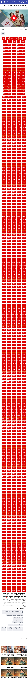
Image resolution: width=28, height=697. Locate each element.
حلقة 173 (19, 143)
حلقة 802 (24, 529)
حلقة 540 (9, 366)
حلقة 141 (4, 121)
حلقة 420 (9, 293)
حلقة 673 (19, 449)
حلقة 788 (19, 520)
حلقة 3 (16, 38)
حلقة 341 (4, 244)
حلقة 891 (4, 581)
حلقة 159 (14, 133)
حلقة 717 (24, 477)
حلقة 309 (14, 225)
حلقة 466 (4, 320)
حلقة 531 (4, 360)
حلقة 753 (19, 498)
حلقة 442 (24, 308)
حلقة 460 (9, 317)
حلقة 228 (19, 176)
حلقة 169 (14, 139)
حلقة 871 (4, 569)
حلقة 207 (24, 164)
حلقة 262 (24, 198)
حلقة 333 (19, 241)
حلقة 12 (23, 44)
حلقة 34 (14, 57)
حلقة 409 (14, 287)
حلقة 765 (9, 504)
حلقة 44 (14, 63)
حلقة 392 (24, 277)
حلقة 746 (4, 492)
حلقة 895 (9, 584)
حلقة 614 (14, 412)
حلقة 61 (4, 72)
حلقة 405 (9, 284)
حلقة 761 (4, 501)
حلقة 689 (14, 458)
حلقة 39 (14, 60)
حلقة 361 (4, 256)
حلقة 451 (4, 311)
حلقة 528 (19, 360)
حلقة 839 (14, 550)
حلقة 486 (4, 333)
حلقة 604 (14, 406)
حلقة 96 (4, 94)
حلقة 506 (4, 345)
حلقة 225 (9, 173)
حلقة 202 (24, 161)
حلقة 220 (9, 170)
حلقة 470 (9, 323)
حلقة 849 (14, 556)
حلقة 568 (19, 385)
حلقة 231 (4, 176)
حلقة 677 (24, 452)
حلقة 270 (9, 201)
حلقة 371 (4, 262)
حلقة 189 (14, 152)
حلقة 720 (9, 477)
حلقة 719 (14, 477)
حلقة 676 (4, 449)
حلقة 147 (24, 127)
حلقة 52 (23, 69)
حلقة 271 (4, 201)
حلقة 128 (19, 115)
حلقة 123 (19, 112)
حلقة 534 (14, 363)
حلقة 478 (19, 330)
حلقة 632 (24, 425)
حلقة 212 (24, 167)
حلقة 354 (14, 253)
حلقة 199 (14, 158)
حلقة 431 (4, 299)
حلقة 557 (24, 379)
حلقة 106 (4, 100)
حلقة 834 (14, 547)
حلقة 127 (24, 115)
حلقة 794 (14, 523)
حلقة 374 (14, 265)
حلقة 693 (19, 461)
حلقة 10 (10, 41)
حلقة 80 (9, 84)
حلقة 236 (4, 179)
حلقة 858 (19, 562)
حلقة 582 (24, 394)
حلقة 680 (9, 452)
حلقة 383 (19, 271)
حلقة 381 (4, 268)
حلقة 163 (19, 136)
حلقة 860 (9, 562)
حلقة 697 (24, 464)
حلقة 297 (24, 219)
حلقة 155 (9, 130)
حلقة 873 (19, 572)
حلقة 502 (24, 345)
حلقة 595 (9, 400)
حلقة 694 (14, 461)
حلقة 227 (24, 176)
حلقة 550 (9, 372)
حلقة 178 (19, 146)
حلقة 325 (9, 234)
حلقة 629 (14, 421)
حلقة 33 (18, 57)
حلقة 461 (4, 317)
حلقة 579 (14, 391)
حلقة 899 (14, 587)
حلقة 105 (9, 100)
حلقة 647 (24, 434)
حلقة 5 (8, 38)
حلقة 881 (4, 575)
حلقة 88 (18, 90)
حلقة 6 (3, 38)
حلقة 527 (24, 360)
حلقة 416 (4, 290)
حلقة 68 (18, 78)
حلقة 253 (19, 192)
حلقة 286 (4, 210)
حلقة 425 (9, 296)
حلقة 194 (14, 155)
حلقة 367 (24, 262)
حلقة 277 (24, 207)
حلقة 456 (4, 314)
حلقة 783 (19, 516)
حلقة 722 (24, 480)
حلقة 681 (4, 452)
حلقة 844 (14, 553)
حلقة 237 (24, 182)
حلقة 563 (19, 382)
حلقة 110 (9, 103)
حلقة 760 (9, 501)
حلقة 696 (4, 461)
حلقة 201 (4, 158)
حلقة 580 (9, 391)
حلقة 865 (9, 565)
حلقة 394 (14, 277)
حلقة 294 (14, 216)
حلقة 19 (14, 48)
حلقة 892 (24, 584)
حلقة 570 (9, 385)
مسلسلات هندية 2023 (18, 620)
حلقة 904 (14, 590)
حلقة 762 (24, 504)
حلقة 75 (9, 81)
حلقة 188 (19, 152)
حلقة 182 (24, 149)
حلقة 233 (19, 179)
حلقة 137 (24, 121)
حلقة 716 (4, 474)
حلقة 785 (9, 516)
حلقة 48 (18, 66)
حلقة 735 (9, 486)
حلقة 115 (9, 106)
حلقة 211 (4, 164)
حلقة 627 (24, 421)
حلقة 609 (14, 409)
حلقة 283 (19, 210)
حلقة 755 (9, 498)
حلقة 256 (4, 192)
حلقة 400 (9, 280)
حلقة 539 (14, 366)
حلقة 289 (14, 213)
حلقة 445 (9, 308)
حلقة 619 (14, 415)
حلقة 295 (9, 216)
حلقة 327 (24, 238)
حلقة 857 (24, 562)
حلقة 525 (9, 357)
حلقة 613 (19, 412)
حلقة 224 (14, 173)
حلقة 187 (24, 152)
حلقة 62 (23, 75)
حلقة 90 (9, 90)
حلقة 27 (23, 54)
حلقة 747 (24, 495)
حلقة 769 (14, 507)
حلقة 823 (19, 541)
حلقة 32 (23, 57)
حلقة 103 (19, 100)
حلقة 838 (19, 550)
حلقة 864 (14, 565)
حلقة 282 (24, 210)
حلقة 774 (14, 510)
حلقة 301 (4, 219)
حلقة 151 (4, 127)
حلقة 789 (14, 520)
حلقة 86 (4, 87)
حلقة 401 (4, 280)
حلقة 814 (14, 535)
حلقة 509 (14, 348)
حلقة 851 (4, 556)
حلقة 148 (19, 127)
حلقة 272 (24, 204)
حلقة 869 (14, 569)
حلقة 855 (9, 559)
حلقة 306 (4, 222)
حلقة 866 (4, 565)
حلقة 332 (24, 241)
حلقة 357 (24, 256)
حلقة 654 (14, 437)
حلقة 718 (19, 477)
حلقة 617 (24, 415)
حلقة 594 (14, 400)
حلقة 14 (14, 44)
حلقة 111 (4, 103)
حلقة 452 (24, 314)
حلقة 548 (19, 372)
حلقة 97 (23, 97)
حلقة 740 (9, 489)
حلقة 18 (18, 48)
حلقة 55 (9, 69)
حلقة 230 (9, 176)
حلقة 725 (9, 480)
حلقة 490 (9, 336)
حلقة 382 (24, 271)
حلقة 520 (9, 354)
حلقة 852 (24, 559)
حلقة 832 (24, 547)
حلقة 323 (19, 234)
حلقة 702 (24, 467)
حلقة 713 (19, 474)
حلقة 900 (9, 587)
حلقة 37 (23, 60)
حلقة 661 (4, 440)
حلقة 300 (9, 219)
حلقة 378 (19, 268)
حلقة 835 (9, 547)
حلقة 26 (4, 51)
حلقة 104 (14, 100)
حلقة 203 (19, 161)
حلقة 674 (14, 449)
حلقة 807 (24, 532)
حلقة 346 (4, 247)
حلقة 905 (9, 590)
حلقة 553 (19, 376)
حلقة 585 (9, 394)
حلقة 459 (14, 317)
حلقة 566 (4, 382)
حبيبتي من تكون (20, 629)
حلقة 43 (18, 63)
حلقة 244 (14, 185)
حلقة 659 (14, 440)
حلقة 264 (14, 198)
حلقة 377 (24, 268)
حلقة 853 (19, 559)
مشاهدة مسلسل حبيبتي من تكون (16, 625)
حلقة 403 (19, 284)
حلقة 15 (9, 44)
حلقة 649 (14, 434)
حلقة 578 (19, 391)
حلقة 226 (4, 173)
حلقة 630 (9, 421)
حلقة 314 (14, 228)
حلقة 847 (24, 556)
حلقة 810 (9, 532)
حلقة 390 (9, 274)
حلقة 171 (4, 139)
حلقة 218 (19, 170)
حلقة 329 (14, 238)
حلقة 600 (9, 403)
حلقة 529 (14, 360)
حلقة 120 (9, 109)
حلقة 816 (4, 535)
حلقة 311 (4, 225)
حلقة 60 (9, 72)
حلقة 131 (4, 115)
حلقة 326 (4, 234)
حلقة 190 (9, 152)
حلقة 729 (14, 483)
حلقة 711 (4, 471)
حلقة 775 (9, 510)
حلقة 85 (9, 87)
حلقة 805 (9, 529)
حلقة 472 (24, 326)
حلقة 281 (4, 207)
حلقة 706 (4, 467)
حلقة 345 (9, 247)
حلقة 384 (14, 271)
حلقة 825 (9, 541)
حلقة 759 (14, 501)
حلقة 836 (4, 547)
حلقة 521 (4, 354)
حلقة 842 (24, 553)
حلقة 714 (14, 474)
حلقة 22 (23, 51)
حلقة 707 (24, 471)
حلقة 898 (19, 587)
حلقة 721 (4, 477)
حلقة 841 (4, 550)
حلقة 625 (9, 418)
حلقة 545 (9, 369)
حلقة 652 (24, 437)
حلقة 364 (14, 259)
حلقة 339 (14, 244)
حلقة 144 (14, 124)
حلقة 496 (4, 339)
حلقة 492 (24, 339)
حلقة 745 (9, 492)
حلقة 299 (14, 219)
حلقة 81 (4, 84)
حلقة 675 (9, 449)
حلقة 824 (14, 541)
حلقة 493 (19, 339)
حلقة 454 (14, 314)
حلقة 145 (9, 124)
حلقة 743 (19, 492)
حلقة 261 (4, 195)
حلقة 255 (9, 192)
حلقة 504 (14, 345)
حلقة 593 (19, 400)
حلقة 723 (19, 480)
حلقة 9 (14, 41)
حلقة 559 (14, 379)
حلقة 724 (14, 480)
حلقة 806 (4, 529)
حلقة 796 (4, 523)
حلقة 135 (9, 118)
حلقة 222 (24, 173)
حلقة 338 (19, 244)
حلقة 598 (19, 403)
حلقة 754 (14, 498)
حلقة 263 (19, 198)
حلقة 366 (4, 259)
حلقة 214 (14, 167)
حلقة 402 (24, 284)
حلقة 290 (9, 213)
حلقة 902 (24, 590)
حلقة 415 (9, 290)
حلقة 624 (14, 418)
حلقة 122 (24, 112)
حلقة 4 (12, 38)
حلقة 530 (9, 360)
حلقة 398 (19, 280)
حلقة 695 (9, 461)
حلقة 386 (4, 271)
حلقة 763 (19, 504)
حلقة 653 (19, 437)
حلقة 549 (14, 372)
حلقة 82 (23, 87)
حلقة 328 (19, 238)
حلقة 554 (14, 376)
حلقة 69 (14, 78)
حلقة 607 (24, 409)
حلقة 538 (19, 366)
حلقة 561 (4, 379)
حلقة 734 (14, 486)
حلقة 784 (14, 516)
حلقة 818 (19, 538)
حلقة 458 (19, 317)
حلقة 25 (9, 51)
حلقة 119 (14, 109)
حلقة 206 (4, 161)
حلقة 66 (4, 75)
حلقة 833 (19, 547)
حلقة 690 (9, 458)
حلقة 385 (9, 271)
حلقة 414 (14, 290)
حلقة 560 (9, 379)
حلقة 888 (19, 581)
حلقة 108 (19, 103)
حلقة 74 (14, 81)
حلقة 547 (24, 372)
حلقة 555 (9, 376)
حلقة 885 (9, 578)
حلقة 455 (9, 314)
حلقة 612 (24, 412)
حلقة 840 (9, 550)
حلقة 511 (4, 348)
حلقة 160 (9, 133)
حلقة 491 (4, 336)
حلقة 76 (4, 81)
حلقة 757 (24, 501)
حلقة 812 (24, 535)
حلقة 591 (4, 397)
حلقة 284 (14, 210)
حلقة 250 (9, 189)
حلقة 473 (19, 326)
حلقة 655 (9, 437)
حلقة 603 (19, 406)
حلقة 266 (4, 198)
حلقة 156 (4, 130)
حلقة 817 (24, 538)
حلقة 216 (4, 167)
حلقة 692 (24, 461)
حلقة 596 (4, 400)
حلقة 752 (24, 498)
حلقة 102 (24, 100)
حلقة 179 (14, 146)
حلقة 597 (24, 403)
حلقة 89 (14, 90)
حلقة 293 (19, 216)
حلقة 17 (23, 48)
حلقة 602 (24, 406)
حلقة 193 (19, 155)
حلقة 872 (24, 572)
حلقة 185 (9, 149)
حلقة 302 (24, 222)
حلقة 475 (9, 326)
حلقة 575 (9, 388)
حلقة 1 (24, 38)
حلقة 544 (14, 369)
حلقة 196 (4, 155)
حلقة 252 (24, 192)
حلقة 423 (19, 296)
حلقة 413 (19, 290)
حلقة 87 (23, 90)
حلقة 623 (19, 418)
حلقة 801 (4, 526)
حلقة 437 (24, 305)
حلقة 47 (23, 66)
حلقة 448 (19, 311)
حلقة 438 (19, 305)
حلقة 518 (19, 354)
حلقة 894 (14, 584)
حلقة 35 (9, 57)
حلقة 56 (4, 69)
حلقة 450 (9, 311)
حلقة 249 (14, 189)
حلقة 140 (9, 121)
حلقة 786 (4, 516)
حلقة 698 (19, 464)
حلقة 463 (19, 320)
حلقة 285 (9, 210)
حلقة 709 (14, 471)
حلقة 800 (9, 526)
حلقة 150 (9, 127)
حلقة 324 (14, 234)
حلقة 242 (24, 185)
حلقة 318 (19, 231)
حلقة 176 (4, 143)
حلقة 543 (19, 369)
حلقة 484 (14, 333)
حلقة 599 (14, 403)
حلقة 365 (9, 259)
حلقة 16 (4, 44)
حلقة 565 (9, 382)
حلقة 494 (14, 339)
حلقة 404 (14, 284)
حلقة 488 (19, 336)
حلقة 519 (14, 354)
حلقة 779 (14, 513)
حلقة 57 (23, 72)
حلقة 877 (24, 575)
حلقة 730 (9, 483)
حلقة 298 (19, 219)
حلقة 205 (9, 161)
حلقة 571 (4, 385)
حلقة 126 (4, 112)
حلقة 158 (19, 133)
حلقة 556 (4, 376)
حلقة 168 (19, 139)
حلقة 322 (24, 234)
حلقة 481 (4, 330)
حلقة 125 (9, 112)
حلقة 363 (19, 259)
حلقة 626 (4, 418)
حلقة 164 (14, 136)
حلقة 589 (14, 397)
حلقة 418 (19, 293)
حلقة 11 (5, 41)
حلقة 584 (14, 394)
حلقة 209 (14, 164)
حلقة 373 (19, 265)
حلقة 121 (4, 109)
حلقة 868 (19, 569)
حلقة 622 (24, 418)
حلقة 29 (14, 54)
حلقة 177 (24, 146)
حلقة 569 (14, 385)
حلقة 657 (24, 440)
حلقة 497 (24, 342)
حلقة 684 (14, 455)
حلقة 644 (14, 431)
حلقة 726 (4, 480)
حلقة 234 (14, 179)
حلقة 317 (24, 231)
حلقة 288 (19, 213)
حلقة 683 (19, 455)
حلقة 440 (9, 305)
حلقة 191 (4, 152)
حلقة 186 (4, 149)
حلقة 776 (4, 510)
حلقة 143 (19, 124)
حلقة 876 (4, 572)
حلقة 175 (9, 143)
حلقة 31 (4, 54)
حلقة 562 (24, 382)
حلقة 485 (9, 333)
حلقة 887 (24, 581)
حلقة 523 (19, 357)
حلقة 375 (9, 265)
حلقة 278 (19, 207)
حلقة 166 (4, 136)
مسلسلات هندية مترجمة (18, 622)
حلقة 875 (9, 572)
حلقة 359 (14, 256)
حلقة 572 (24, 388)
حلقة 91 (4, 90)
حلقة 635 (9, 425)
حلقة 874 (14, 572)
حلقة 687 (24, 458)
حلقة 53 (18, 69)
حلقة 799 (14, 526)
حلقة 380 (9, 268)
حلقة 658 (19, 440)
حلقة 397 (24, 280)
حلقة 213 (19, 167)
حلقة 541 (4, 366)
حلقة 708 (19, 471)
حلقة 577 (24, 391)
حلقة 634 (14, 425)
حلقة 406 (4, 284)
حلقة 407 (24, 287)
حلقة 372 (24, 265)
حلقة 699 (14, 464)
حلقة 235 (9, 179)
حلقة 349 (14, 250)
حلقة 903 (19, 590)
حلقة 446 (4, 308)
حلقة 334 (14, 241)
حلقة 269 (14, 201)
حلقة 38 (18, 60)
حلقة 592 (24, 400)
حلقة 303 (19, 222)
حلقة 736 (4, 486)
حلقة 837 (24, 550)
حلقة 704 (14, 467)
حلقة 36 (4, 57)
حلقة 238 (19, 182)
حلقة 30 (9, 54)
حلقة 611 (4, 409)
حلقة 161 (4, 133)
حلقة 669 (14, 446)
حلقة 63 (18, 75)
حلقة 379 (14, 268)
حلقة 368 (19, 262)
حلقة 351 (4, 250)
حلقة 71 (4, 78)
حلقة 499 (14, 342)
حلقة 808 (19, 532)
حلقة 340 (9, 244)
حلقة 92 (23, 94)
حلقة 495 (9, 339)
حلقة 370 (9, 262)
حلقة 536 (4, 363)
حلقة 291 (4, 213)
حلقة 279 (14, 207)
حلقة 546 (4, 369)
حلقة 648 (19, 434)
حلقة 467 (24, 323)
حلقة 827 (24, 544)
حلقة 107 (24, 103)
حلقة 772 (24, 510)
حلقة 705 (9, 467)
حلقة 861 (4, 562)
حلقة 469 (14, 323)
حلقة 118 (19, 109)
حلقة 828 (19, 544)
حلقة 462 (24, 320)
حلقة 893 (19, 584)
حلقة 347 (24, 250)
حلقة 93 (18, 94)
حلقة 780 (9, 513)
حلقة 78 (18, 84)
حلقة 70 (9, 78)
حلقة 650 (9, 434)
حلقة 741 (4, 489)
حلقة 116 (4, 106)
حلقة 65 (9, 75)
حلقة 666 (4, 443)
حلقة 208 (19, 164)
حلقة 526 (4, 357)
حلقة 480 (9, 330)
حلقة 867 (24, 569)
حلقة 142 (24, 124)
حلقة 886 (4, 578)
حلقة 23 (18, 51)
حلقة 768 (19, 507)
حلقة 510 (9, 348)
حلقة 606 (4, 406)
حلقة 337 (24, 244)
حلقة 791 (4, 520)
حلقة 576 (4, 388)
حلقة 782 (24, 516)
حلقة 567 (24, 385)
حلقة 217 (24, 170)
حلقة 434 (14, 302)
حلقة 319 (14, 231)
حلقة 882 (24, 578)
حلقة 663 (19, 443)
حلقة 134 (14, 118)
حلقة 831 (4, 544)
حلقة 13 (18, 44)
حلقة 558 (19, 379)
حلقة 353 (19, 253)
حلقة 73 (18, 81)
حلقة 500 (9, 342)
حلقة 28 (18, 54)
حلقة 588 (19, 397)
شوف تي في (6, 598)
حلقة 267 (24, 201)
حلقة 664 (14, 443)
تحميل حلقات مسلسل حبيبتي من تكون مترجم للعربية (13, 612)
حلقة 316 (4, 228)
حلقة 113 (19, 106)
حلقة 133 (19, 118)
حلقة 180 (9, 146)
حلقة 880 (9, 575)
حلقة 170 (9, 139)
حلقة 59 (14, 72)
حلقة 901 (4, 587)
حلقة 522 (24, 357)
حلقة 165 (9, 136)
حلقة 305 (9, 222)
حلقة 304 (14, 222)
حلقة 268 (19, 201)
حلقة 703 (19, 467)
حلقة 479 (14, 330)
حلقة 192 (24, 155)
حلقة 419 (14, 293)
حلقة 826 (4, 541)
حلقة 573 (19, 388)
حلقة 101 (4, 97)
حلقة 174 (14, 143)
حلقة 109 (14, 103)
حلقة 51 (4, 66)
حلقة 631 (4, 421)
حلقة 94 (14, 94)
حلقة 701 (4, 464)
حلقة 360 (9, 256)
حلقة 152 (24, 130)
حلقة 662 (24, 443)
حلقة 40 (9, 60)
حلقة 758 (19, 501)
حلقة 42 (23, 63)
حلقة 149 (14, 127)
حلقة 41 (4, 60)
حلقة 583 (19, 394)
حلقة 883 (19, 578)
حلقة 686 (4, 455)
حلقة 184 (14, 149)
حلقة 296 (4, 216)
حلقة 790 (9, 520)
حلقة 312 (24, 228)
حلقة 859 (14, 562)
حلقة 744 (14, 492)
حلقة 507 (24, 348)
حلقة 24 (14, 51)
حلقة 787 (24, 520)
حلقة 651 (4, 434)
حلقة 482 (24, 333)
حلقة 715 (9, 474)
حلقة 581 (4, 391)
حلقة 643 (19, 431)
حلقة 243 (19, 185)
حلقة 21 (4, 48)
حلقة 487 (24, 336)
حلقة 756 (4, 498)
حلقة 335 (9, 241)
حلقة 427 (24, 299)
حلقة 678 (19, 452)
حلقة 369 (14, 262)
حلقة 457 (24, 317)
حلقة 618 (19, 415)
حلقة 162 (24, 136)
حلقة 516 (4, 351)
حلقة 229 (14, 176)
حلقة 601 (4, 403)
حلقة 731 (4, 483)
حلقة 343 (19, 247)
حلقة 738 (19, 489)
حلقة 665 (9, 443)
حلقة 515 (9, 351)
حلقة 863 (19, 565)
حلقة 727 (24, 483)
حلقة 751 (4, 495)
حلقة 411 (4, 287)
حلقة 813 (19, 535)
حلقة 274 (14, 204)
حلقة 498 (19, 342)
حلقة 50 (9, 66)
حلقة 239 (14, 182)
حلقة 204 (14, 161)
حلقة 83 (18, 87)
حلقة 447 (24, 311)
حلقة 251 (4, 189)
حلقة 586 (4, 394)
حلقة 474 (14, 326)
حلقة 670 (9, 446)
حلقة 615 (9, 412)
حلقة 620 (9, 415)
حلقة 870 (9, 569)
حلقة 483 (19, 333)
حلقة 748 (19, 495)
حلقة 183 (19, 149)
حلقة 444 (14, 308)
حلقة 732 (24, 486)
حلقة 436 (4, 302)
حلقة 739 (14, 489)
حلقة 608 (19, 409)
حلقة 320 (9, 231)
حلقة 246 (4, 185)
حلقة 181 (4, 146)
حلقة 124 (14, 112)
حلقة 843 (19, 553)
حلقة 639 (14, 428)
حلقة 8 (18, 41)
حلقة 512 (24, 351)
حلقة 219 (14, 170)
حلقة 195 (9, 155)
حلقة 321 (4, 231)
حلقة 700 (9, 464)
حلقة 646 (4, 431)
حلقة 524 (14, 357)
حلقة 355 (9, 253)
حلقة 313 (19, 228)
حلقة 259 (14, 195)
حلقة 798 (19, 526)
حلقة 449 (14, 311)
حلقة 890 (9, 581)
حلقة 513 (19, 351)
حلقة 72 (23, 81)
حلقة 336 (4, 241)
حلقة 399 (14, 280)
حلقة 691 (4, 458)
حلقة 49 (14, 66)
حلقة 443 (19, 308)
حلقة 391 (4, 274)
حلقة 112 (24, 106)
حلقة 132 (24, 118)
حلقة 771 (4, 507)
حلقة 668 (19, 446)
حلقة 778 (19, 513)
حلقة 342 (24, 247)
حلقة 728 (19, 483)
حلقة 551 (4, 372)
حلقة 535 (9, 363)
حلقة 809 (14, 532)
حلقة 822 (24, 541)
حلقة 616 (4, 412)
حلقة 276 (4, 204)
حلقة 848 (19, 556)
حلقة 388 (19, 274)
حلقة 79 (14, 84)
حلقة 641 (4, 428)
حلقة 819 (14, 538)
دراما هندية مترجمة (15, 629)
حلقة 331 (4, 238)
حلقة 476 (4, 326)
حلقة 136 (4, 118)
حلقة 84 (14, 87)
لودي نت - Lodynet (18, 1)
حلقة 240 (9, 182)
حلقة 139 (14, 121)
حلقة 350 (9, 250)
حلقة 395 (9, 277)
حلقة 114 (14, 106)
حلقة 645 (9, 431)
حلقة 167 (24, 139)
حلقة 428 (19, 299)
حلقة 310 (9, 225)
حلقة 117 (24, 109)
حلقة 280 (9, 207)
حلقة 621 (4, 415)
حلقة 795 (9, 523)
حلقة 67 (23, 78)
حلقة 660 (9, 440)
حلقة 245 (9, 185)
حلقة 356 (4, 253)
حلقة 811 (4, 532)
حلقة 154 (14, 130)
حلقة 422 (24, 296)
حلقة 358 (19, 256)
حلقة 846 (4, 553)
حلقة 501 (4, 342)
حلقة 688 (19, 458)
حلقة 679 (14, 452)
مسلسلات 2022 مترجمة (18, 617)
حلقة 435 (9, 302)
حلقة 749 (14, 495)
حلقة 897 (24, 587)
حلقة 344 (14, 247)
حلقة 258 (19, 195)
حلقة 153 (19, 130)
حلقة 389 (14, 274)
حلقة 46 (4, 63)
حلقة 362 (24, 259)
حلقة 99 (14, 97)
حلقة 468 (19, 323)
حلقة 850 (9, 556)
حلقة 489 (14, 336)
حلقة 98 (19, 97)
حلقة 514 (14, 351)
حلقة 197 (24, 158)
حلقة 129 (14, 115)
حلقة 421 (4, 293)
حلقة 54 (14, 69)
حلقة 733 (19, 486)
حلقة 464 (14, 320)
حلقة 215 (9, 167)
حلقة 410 (9, 287)
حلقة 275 (9, 204)
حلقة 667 (24, 446)
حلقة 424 (14, 296)
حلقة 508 (19, 348)
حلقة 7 (23, 41)
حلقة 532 (24, 363)
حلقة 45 (9, 63)
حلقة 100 (9, 97)
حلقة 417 (24, 293)
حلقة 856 (4, 559)
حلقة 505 (9, 345)
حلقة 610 (9, 409)
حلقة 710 (9, 471)
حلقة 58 (18, 72)
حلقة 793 (19, 523)
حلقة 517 (24, 354)
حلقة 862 (24, 565)
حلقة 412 (24, 290)
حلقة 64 (14, 75)
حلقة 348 (19, 250)
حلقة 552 (24, 376)
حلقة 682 (24, 455)
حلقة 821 (4, 538)
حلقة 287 (24, 213)
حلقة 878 (19, 575)
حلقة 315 (9, 228)
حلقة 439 (14, 305)
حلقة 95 (9, 94)
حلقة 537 (24, 366)
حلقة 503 (19, 345)
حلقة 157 (24, 133)
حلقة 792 (24, 523)
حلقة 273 (19, 204)
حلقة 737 (24, 489)
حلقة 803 (19, 529)
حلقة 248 (19, 189)
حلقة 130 (9, 115)
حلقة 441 (4, 305)
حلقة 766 (4, 504)
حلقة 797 (24, 526)
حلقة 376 (4, 265)
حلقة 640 (9, 428)
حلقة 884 (14, 578)
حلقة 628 (19, 421)
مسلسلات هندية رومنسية (10, 629)
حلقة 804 (14, 529)
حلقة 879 (14, 575)
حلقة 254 (14, 192)
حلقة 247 (24, 189)
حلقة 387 (24, 274)
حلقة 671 (4, 446)
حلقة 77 (23, 84)
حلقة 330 (9, 238)
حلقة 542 (24, 369)
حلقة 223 (19, 173)
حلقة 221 (4, 170)
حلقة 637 (24, 428)
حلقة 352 (24, 253)
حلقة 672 (24, 449)
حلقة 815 (9, 535)
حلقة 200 (9, 158)
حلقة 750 (9, 495)
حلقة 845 (9, 553)
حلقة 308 (19, 225)
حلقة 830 (9, 544)
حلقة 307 (24, 225)
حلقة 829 (14, 544)
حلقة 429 (14, 299)
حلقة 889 (14, 581)
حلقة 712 (24, 474)
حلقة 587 (24, 397)
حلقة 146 (4, 124)
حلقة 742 (24, 492)
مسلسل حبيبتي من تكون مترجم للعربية (15, 615)
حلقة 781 (4, 513)
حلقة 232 (24, 179)
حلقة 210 (9, 164)
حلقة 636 (4, 425)
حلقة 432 (24, 302)
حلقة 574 (14, 388)
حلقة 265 (9, 198)
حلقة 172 (24, 143)
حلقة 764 (14, 504)
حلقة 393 (19, 277)
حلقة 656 (4, 437)
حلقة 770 (9, 507)
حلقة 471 (4, 323)
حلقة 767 (24, 507)
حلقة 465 (9, 320)
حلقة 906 (4, 590)
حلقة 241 (4, 182)
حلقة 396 (4, 277)
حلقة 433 (19, 302)
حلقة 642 (24, 431)
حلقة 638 (19, 428)
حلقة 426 (4, 296)
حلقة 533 (19, 363)
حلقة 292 (24, 216)
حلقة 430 (9, 299)
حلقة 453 (19, 314)
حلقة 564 (14, 382)
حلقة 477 (24, 330)
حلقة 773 (19, 510)
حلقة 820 (9, 538)
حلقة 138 (19, 121)
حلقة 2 (20, 38)
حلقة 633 (19, 425)
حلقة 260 (9, 195)
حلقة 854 (14, 559)
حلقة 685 (9, 455)
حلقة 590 (9, 397)
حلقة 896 (4, 584)
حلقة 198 (19, 158)
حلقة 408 (19, 287)
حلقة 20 (9, 48)
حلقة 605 (9, 406)
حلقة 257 (24, 195)
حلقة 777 (24, 513)
